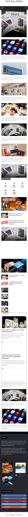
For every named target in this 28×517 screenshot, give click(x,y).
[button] (2, 8)
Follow (14, 182)
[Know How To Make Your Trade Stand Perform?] (4, 215)
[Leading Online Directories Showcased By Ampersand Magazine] (4, 222)
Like (5, 182)
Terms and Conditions (10, 514)
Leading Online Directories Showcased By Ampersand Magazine (16, 222)
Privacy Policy (19, 514)
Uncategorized (5, 10)
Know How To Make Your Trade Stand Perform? (16, 214)
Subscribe (14, 189)
